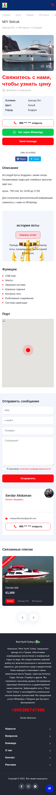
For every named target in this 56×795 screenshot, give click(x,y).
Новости (10, 728)
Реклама (10, 764)
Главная (6, 15)
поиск (18, 15)
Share (23, 159)
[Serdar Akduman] (49, 493)
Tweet (36, 159)
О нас (8, 750)
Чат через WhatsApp (30, 132)
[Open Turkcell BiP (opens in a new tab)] (50, 789)
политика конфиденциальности (35, 469)
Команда (10, 743)
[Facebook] (22, 786)
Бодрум (30, 15)
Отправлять (28, 478)
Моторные (44, 15)
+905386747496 (28, 709)
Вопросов (11, 736)
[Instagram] (28, 786)
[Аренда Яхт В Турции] (4, 5)
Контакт (10, 757)
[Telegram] (35, 786)
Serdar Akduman (18, 495)
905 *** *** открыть (30, 123)
